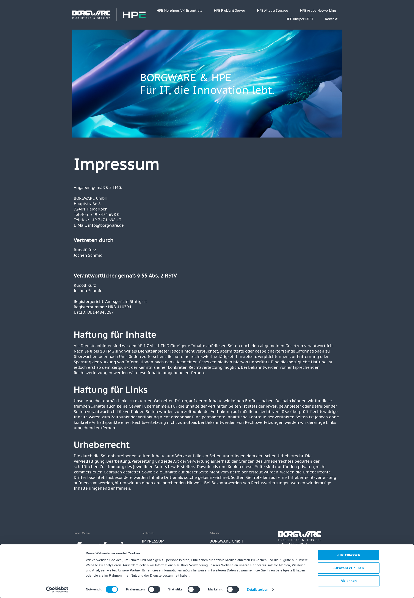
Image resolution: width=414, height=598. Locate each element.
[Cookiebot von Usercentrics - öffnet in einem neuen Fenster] (57, 589)
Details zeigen (257, 589)
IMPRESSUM (153, 541)
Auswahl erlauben (348, 568)
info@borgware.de (106, 225)
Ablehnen (349, 580)
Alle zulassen (348, 555)
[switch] (154, 589)
